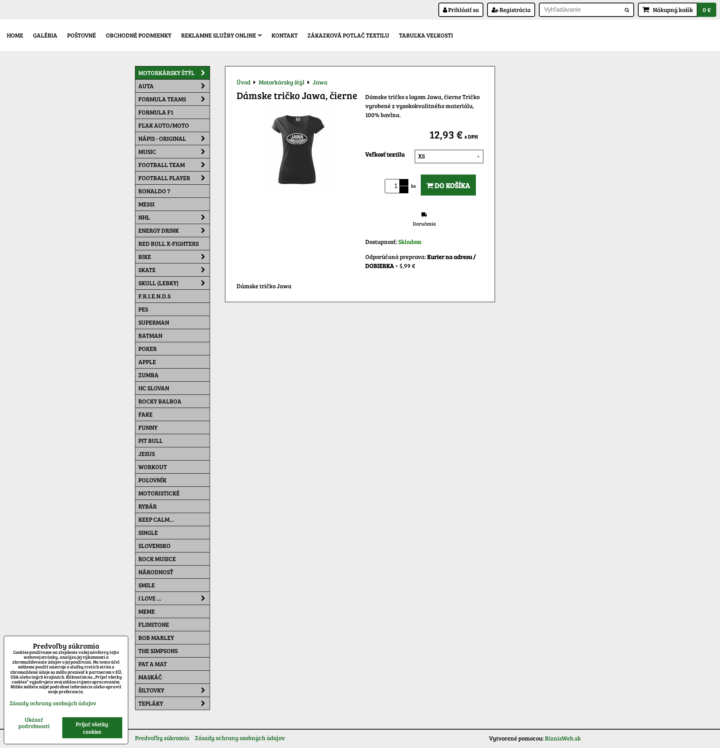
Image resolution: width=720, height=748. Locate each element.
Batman (150, 335)
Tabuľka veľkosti (426, 35)
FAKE (145, 414)
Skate (147, 270)
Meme (146, 611)
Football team (161, 165)
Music (147, 151)
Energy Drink (158, 230)
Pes (143, 309)
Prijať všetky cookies (92, 727)
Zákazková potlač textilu (348, 35)
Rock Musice (157, 559)
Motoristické (159, 493)
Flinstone (153, 624)
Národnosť (155, 572)
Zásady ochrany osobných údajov (240, 738)
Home (15, 35)
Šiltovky (151, 690)
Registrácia (514, 10)
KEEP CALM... (156, 519)
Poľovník (152, 480)
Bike (144, 256)
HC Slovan (153, 388)
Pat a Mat (152, 664)
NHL (144, 217)
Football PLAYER (164, 178)
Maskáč (150, 677)
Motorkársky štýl (166, 73)
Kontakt (285, 35)
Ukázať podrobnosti (34, 722)
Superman (153, 322)
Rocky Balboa (160, 401)
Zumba (148, 375)
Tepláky (150, 703)
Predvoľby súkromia (162, 738)
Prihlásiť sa (463, 10)
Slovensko (154, 545)
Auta (146, 86)
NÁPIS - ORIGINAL (162, 138)
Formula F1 (155, 112)
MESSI (146, 204)
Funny (148, 427)
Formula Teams (162, 99)
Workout (152, 467)
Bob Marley (156, 637)
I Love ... (149, 598)
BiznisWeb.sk (563, 738)
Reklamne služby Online (218, 35)
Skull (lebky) (158, 283)
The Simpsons (158, 651)
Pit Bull (150, 440)
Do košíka (451, 185)
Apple (147, 362)
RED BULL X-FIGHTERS (168, 243)
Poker (147, 348)
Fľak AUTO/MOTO (163, 125)
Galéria (45, 35)
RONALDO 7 (154, 191)
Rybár (147, 506)
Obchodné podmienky (138, 35)
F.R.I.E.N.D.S (154, 296)
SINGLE (148, 532)
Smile (146, 585)
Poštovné (81, 35)
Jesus (146, 454)
